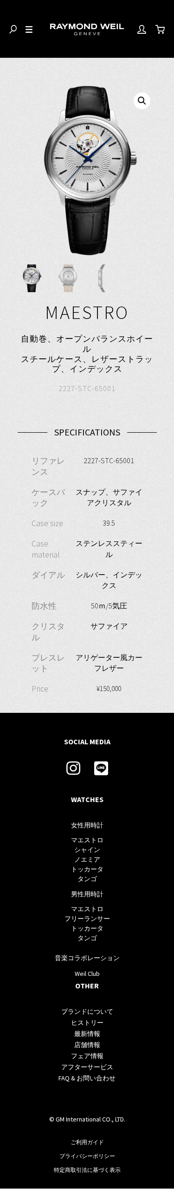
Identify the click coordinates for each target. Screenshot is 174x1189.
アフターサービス (87, 1067)
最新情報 (87, 1034)
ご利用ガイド (87, 1142)
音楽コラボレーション (87, 958)
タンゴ (87, 879)
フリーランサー (87, 918)
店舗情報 (87, 1045)
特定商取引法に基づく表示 (87, 1169)
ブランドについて (87, 1011)
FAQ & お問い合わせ (87, 1078)
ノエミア (87, 859)
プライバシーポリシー (87, 1155)
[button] (142, 100)
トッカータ (87, 869)
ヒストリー (87, 1022)
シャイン (87, 850)
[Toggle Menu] (29, 29)
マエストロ (87, 840)
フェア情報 (87, 1056)
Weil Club (87, 973)
